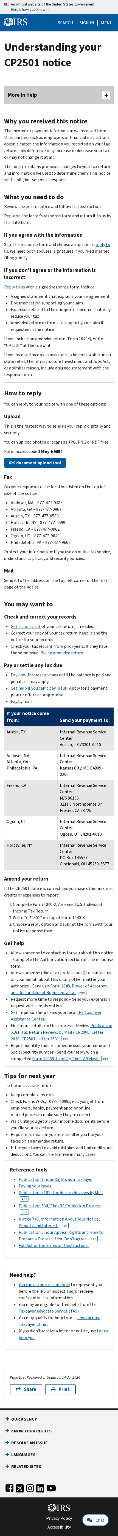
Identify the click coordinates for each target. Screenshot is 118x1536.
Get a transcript (26, 626)
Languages (23, 1454)
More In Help (22, 94)
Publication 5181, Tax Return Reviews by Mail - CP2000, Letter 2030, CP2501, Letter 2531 (61, 1032)
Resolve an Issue (29, 1443)
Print (64, 1389)
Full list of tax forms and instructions (54, 1245)
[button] (87, 23)
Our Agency (24, 1419)
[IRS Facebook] (9, 1487)
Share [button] (30, 1389)
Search (65, 23)
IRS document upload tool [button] (35, 463)
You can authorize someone (44, 1284)
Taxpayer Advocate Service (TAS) (49, 1311)
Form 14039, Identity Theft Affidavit (70, 1059)
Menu (107, 23)
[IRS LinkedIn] (40, 1487)
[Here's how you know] (59, 7)
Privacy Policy (59, 1518)
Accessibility (59, 1527)
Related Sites (26, 1466)
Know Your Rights (31, 1431)
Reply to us (14, 287)
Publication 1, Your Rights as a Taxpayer (56, 1179)
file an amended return (61, 653)
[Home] (15, 21)
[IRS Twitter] (20, 1487)
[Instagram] (30, 1487)
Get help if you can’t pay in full (39, 688)
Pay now (18, 675)
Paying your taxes (35, 1186)
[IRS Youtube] (51, 1487)
